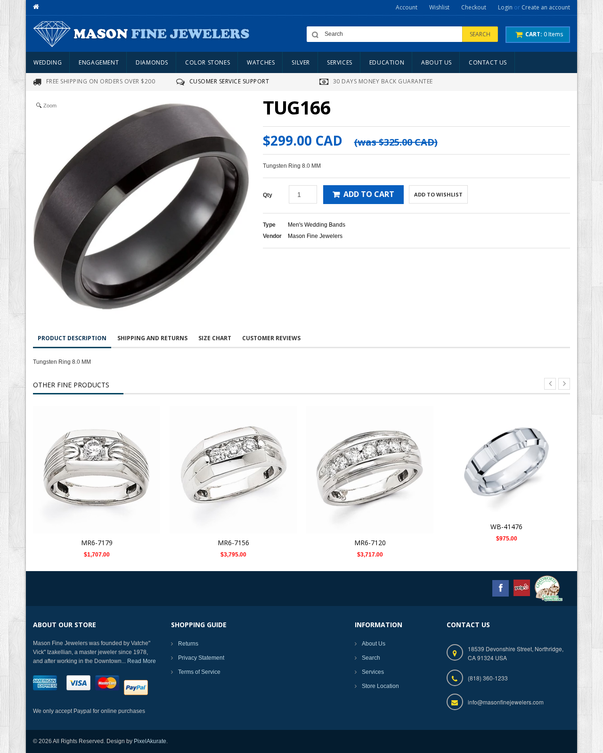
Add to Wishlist (438, 194)
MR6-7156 (233, 542)
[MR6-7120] (369, 469)
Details (99, 460)
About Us (373, 643)
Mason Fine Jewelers (315, 236)
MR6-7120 (370, 542)
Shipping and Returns (152, 338)
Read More (141, 661)
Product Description (72, 338)
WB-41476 (506, 526)
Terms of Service (199, 672)
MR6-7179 (97, 542)
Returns (188, 643)
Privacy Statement (201, 658)
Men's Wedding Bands (316, 224)
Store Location (380, 686)
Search (371, 658)
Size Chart (214, 338)
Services (373, 672)
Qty (267, 195)
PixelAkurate (150, 741)
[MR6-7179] (96, 469)
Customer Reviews (271, 338)
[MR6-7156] (233, 469)
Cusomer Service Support (229, 81)
